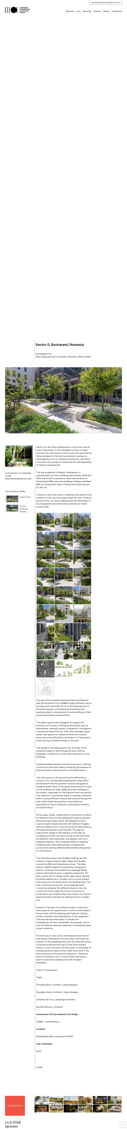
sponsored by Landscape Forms (105, 2)
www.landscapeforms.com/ (18, 479)
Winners (70, 11)
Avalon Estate (25, 497)
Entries (97, 11)
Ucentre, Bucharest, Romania (24, 508)
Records (87, 11)
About (106, 11)
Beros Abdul (19, 491)
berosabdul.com (43, 354)
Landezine (117, 11)
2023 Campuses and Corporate (51, 357)
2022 (87, 357)
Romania (72, 357)
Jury (78, 11)
